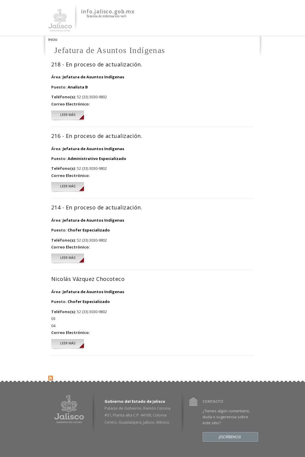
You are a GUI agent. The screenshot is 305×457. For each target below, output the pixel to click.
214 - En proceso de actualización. (96, 207)
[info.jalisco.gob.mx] (60, 27)
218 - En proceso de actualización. (96, 64)
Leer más (72, 114)
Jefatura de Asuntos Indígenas (93, 77)
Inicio (52, 39)
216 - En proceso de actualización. (96, 135)
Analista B (78, 87)
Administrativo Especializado (97, 158)
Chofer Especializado (89, 230)
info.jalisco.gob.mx (108, 11)
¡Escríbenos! (230, 437)
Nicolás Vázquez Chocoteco (88, 278)
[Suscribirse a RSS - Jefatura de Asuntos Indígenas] (50, 376)
